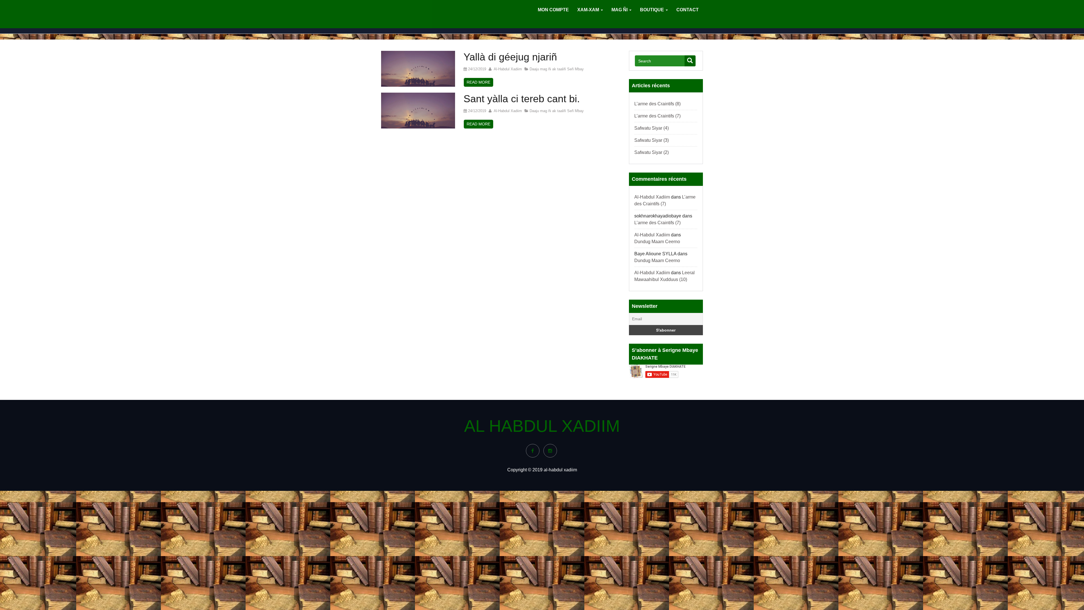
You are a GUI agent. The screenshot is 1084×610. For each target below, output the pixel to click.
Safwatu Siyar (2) (651, 152)
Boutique (652, 9)
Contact (687, 9)
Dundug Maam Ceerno (657, 241)
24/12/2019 (476, 69)
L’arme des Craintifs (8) (657, 103)
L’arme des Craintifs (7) (657, 116)
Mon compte (553, 9)
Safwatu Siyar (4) (651, 128)
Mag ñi (620, 9)
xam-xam (588, 9)
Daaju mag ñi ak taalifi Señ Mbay (557, 69)
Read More (478, 82)
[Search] (690, 60)
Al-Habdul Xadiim (506, 69)
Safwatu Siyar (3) (651, 140)
